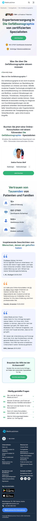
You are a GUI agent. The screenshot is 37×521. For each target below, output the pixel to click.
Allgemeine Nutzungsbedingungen (9, 475)
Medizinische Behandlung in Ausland (27, 452)
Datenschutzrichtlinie (8, 479)
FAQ (3, 459)
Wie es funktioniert (7, 457)
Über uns (5, 447)
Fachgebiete (24, 449)
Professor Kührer (10, 260)
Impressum (5, 481)
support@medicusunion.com (10, 503)
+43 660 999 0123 (10, 506)
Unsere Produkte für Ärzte (8, 454)
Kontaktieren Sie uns (26, 473)
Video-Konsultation (26, 455)
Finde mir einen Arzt (26, 462)
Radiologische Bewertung (24, 458)
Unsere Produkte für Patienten (8, 450)
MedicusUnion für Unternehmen (7, 462)
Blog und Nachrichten (26, 475)
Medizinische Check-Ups (26, 465)
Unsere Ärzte (24, 447)
